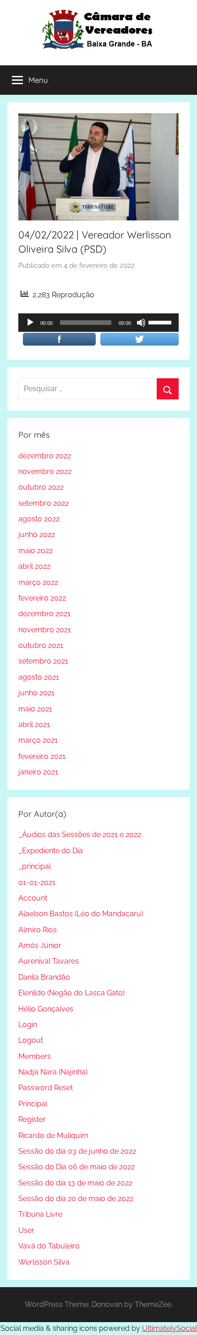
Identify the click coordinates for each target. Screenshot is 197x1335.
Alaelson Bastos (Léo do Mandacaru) (80, 913)
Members (34, 1056)
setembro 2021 (43, 661)
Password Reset (45, 1087)
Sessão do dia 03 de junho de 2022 (77, 1151)
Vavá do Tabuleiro (49, 1246)
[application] (98, 322)
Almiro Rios (37, 929)
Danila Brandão (44, 977)
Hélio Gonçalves (45, 1009)
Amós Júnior (39, 945)
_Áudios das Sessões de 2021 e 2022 (79, 834)
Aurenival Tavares (48, 961)
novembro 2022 (44, 471)
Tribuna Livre (40, 1214)
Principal (32, 1103)
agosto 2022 (39, 518)
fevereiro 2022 (42, 598)
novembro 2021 (44, 629)
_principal (34, 866)
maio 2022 (35, 550)
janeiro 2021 (38, 772)
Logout (30, 1040)
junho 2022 (36, 534)
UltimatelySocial (169, 1328)
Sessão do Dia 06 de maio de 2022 (76, 1166)
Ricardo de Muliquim (53, 1135)
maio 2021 (35, 709)
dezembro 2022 (44, 455)
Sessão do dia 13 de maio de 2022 (75, 1183)
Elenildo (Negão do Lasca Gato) (71, 992)
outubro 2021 (40, 645)
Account (32, 898)
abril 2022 (34, 566)
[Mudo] (141, 322)
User (26, 1230)
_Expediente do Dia (50, 850)
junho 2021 (36, 692)
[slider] (161, 321)
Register (32, 1119)
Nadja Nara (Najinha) (53, 1072)
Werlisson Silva (44, 1262)
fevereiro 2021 (42, 756)
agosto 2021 (38, 677)
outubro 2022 (41, 487)
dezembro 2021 (44, 613)
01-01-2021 (36, 882)
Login (27, 1024)
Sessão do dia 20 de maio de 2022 (75, 1198)
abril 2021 (34, 724)
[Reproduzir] (30, 322)
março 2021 (38, 740)
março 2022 (38, 582)
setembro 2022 (43, 503)
